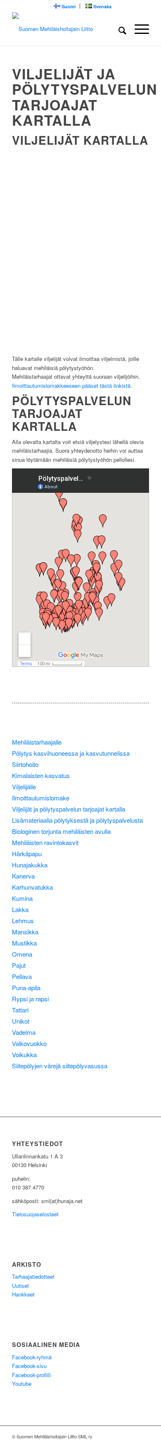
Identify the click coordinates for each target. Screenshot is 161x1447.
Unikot (20, 1021)
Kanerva (23, 876)
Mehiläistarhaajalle (37, 742)
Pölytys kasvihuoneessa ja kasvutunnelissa (71, 753)
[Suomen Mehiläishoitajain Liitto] (66, 28)
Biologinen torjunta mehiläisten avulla (61, 831)
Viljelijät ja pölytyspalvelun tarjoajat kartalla (68, 809)
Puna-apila (26, 987)
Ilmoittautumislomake (40, 797)
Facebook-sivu (29, 1366)
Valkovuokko (29, 1043)
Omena (22, 954)
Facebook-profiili (31, 1375)
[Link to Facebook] (143, 1436)
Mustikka (24, 942)
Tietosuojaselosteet (35, 1214)
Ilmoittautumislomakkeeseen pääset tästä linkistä (71, 385)
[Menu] (137, 28)
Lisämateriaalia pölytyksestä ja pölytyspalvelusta (77, 820)
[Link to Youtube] (130, 1436)
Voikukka (24, 1054)
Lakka (20, 909)
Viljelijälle (24, 786)
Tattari (20, 1009)
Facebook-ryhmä (32, 1357)
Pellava (22, 976)
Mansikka (25, 931)
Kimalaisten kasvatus (41, 775)
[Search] (118, 28)
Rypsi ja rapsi (30, 998)
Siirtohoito (25, 764)
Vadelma (24, 1032)
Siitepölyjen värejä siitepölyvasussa (59, 1065)
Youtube (21, 1383)
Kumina (22, 898)
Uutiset (20, 1285)
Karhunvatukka (32, 887)
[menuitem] (65, 6)
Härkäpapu (27, 853)
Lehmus (23, 920)
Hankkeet (23, 1294)
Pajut (19, 965)
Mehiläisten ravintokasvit (45, 842)
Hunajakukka (29, 864)
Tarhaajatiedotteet (33, 1276)
